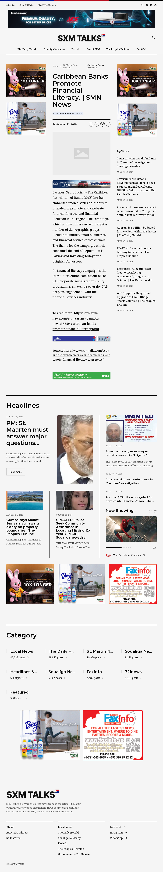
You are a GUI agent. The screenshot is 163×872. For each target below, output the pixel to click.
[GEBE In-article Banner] (81, 339)
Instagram (116, 832)
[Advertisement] (81, 19)
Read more (17, 471)
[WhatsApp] (155, 5)
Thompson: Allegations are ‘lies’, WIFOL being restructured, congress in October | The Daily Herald (134, 274)
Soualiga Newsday (54, 49)
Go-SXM (140, 49)
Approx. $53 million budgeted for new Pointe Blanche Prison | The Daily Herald (136, 231)
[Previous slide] (150, 511)
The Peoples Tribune (118, 49)
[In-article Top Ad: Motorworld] (81, 184)
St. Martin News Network (70, 66)
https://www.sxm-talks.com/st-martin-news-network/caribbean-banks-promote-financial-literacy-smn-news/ (81, 355)
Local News (65, 827)
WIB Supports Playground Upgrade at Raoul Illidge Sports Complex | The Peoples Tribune (136, 298)
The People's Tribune (71, 849)
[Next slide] (155, 511)
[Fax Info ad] (133, 584)
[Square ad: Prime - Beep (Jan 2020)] (26, 118)
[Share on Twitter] (102, 124)
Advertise (10, 5)
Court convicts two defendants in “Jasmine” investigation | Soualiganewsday (136, 162)
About (10, 827)
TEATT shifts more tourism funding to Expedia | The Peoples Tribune (134, 252)
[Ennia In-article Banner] (81, 375)
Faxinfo (75, 49)
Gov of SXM (93, 49)
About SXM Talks (26, 5)
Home (55, 66)
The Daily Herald (27, 49)
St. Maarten (13, 838)
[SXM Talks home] (81, 37)
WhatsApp (116, 838)
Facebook (115, 827)
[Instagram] (151, 5)
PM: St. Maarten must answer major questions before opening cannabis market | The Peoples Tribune (27, 433)
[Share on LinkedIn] (108, 124)
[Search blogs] (142, 5)
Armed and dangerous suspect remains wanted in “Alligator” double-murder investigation (136, 211)
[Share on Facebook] (97, 124)
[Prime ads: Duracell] (26, 80)
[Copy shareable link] (91, 124)
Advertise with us (17, 832)
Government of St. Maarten (74, 854)
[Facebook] (147, 5)
